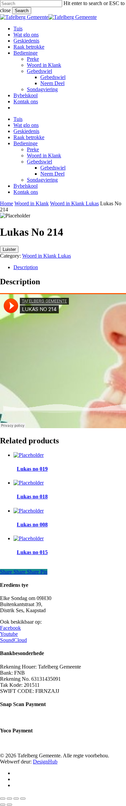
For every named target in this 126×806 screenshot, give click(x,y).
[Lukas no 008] (28, 511)
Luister (9, 249)
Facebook (10, 628)
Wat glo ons (26, 125)
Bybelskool (25, 186)
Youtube (9, 634)
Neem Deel (52, 174)
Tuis (18, 119)
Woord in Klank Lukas (74, 203)
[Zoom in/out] (2, 799)
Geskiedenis (26, 131)
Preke (33, 149)
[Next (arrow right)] (9, 805)
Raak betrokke (28, 137)
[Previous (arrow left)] (2, 805)
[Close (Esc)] (23, 799)
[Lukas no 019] (28, 455)
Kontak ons (25, 192)
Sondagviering (42, 180)
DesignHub (45, 761)
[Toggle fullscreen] (9, 799)
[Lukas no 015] (28, 538)
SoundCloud (13, 640)
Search (22, 10)
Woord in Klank (44, 155)
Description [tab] (25, 267)
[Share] (16, 799)
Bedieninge (25, 143)
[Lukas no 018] (28, 483)
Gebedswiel (39, 161)
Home (6, 203)
